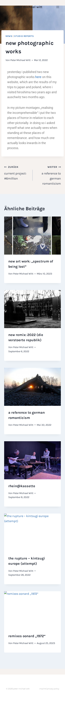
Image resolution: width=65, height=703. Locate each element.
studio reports (24, 36)
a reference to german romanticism (51, 175)
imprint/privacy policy (49, 688)
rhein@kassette (21, 486)
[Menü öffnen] (57, 7)
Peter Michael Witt (20, 60)
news (9, 36)
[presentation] (32, 236)
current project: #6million (15, 173)
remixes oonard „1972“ (27, 636)
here (38, 77)
